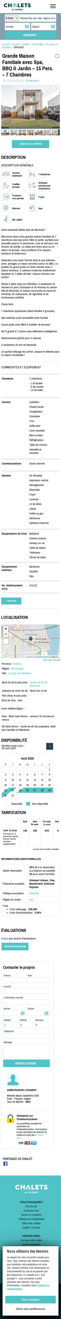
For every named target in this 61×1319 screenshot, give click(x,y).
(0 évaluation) (32, 80)
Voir (31, 899)
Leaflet (29, 656)
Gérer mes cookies (31, 1223)
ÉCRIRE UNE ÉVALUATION (15, 946)
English (26, 1227)
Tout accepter (30, 1299)
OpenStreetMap (42, 656)
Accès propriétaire (31, 1244)
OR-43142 (19, 47)
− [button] (6, 634)
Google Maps (52, 660)
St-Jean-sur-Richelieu (19, 673)
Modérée (34, 893)
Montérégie (17, 668)
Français (36, 1227)
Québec (17, 663)
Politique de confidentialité (31, 1218)
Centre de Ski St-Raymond (39, 684)
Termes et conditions (31, 1214)
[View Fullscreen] (5, 641)
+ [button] (6, 629)
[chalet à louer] (17, 9)
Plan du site (31, 1206)
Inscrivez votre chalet (31, 1240)
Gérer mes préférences (30, 1308)
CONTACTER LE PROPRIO (30, 144)
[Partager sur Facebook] (5, 1164)
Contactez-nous (31, 1210)
